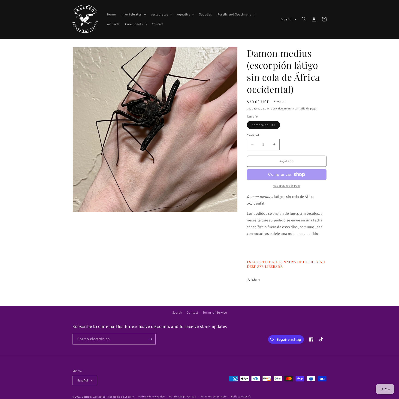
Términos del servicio (214, 396)
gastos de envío (262, 108)
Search (177, 312)
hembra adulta (266, 126)
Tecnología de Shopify (120, 396)
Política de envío (241, 396)
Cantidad (253, 135)
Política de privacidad (182, 396)
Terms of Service (215, 312)
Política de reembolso (151, 396)
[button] (133, 14)
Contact (192, 312)
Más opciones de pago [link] (286, 185)
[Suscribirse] (150, 339)
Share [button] (256, 280)
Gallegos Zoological (94, 396)
